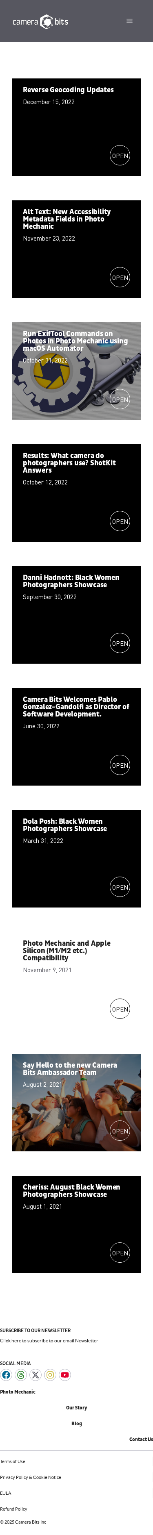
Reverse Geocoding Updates (68, 90)
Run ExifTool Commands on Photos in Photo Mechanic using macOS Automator (75, 341)
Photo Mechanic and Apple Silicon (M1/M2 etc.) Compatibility (67, 951)
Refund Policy (13, 1509)
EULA (5, 1493)
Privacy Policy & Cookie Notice (30, 1477)
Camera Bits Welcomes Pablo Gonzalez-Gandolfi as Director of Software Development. (76, 707)
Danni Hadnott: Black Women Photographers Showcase (71, 581)
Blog (76, 1424)
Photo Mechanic (17, 1392)
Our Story (76, 1408)
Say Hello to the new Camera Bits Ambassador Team (70, 1069)
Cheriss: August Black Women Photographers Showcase (71, 1191)
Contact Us (141, 1440)
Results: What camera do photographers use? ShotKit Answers (69, 463)
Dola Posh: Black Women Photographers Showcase (65, 825)
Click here (10, 1340)
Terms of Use (12, 1461)
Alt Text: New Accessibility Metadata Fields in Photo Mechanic (67, 219)
